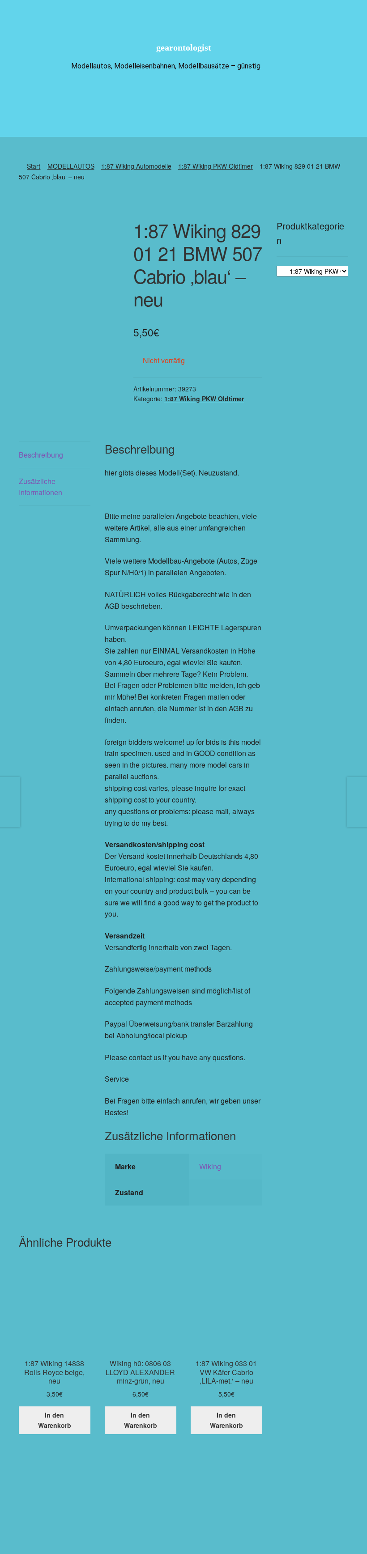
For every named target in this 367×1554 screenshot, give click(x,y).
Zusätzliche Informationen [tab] (40, 487)
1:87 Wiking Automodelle (136, 165)
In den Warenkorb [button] (54, 1420)
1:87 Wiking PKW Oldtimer (215, 165)
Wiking (210, 1166)
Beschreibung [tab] (41, 455)
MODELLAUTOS (70, 165)
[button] (212, 1513)
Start (33, 165)
